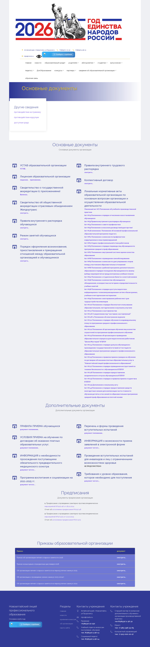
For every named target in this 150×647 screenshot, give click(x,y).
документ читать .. (27, 470)
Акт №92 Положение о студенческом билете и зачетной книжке (110, 277)
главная (28, 63)
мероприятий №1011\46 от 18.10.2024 (59, 506)
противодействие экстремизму (27, 112)
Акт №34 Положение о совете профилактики (102, 224)
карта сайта (65, 628)
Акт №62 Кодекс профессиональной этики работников (106, 243)
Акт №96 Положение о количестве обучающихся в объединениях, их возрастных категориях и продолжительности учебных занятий (110, 283)
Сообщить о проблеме (64, 54)
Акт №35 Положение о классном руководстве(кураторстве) (108, 228)
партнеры (70, 71)
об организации (66, 624)
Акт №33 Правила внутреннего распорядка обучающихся (107, 221)
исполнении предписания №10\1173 (66, 520)
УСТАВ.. (23, 169)
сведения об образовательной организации (97, 71)
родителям (73, 63)
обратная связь (31, 78)
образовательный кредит (55, 63)
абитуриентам (87, 63)
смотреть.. (24, 213)
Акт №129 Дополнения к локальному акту (101, 385)
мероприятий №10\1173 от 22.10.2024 (59, 517)
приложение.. (35, 180)
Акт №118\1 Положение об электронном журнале (104, 317)
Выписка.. (24, 195)
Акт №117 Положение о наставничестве (100, 311)
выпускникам (115, 63)
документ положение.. (29, 429)
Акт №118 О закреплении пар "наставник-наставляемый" (107, 314)
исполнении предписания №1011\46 (66, 509)
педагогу (28, 71)
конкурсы (58, 71)
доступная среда (21, 123)
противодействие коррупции (26, 117)
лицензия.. (24, 180)
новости (38, 63)
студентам (102, 63)
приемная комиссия (68, 619)
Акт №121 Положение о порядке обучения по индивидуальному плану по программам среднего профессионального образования (110, 323)
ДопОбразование (44, 71)
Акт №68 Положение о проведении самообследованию (106, 258)
